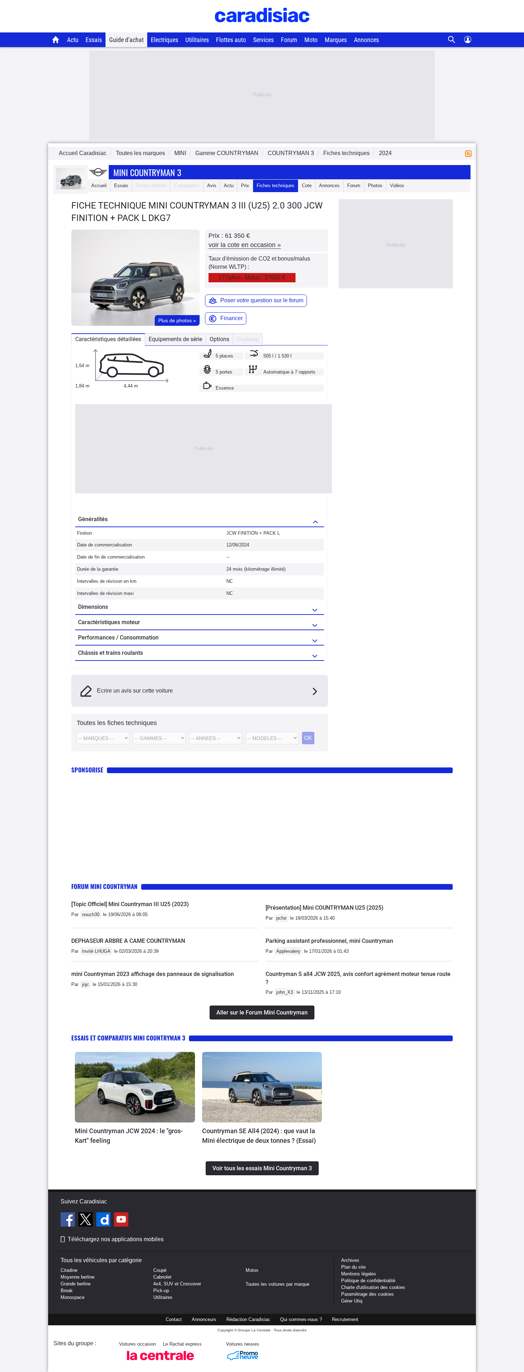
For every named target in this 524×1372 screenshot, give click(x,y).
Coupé (159, 1270)
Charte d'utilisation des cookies (373, 1287)
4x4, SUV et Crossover (177, 1283)
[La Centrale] (160, 1362)
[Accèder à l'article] (135, 1087)
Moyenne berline (77, 1277)
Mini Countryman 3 (147, 172)
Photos (375, 185)
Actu (72, 39)
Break (67, 1290)
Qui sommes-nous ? (301, 1319)
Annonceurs (204, 1319)
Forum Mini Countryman (104, 886)
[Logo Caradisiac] (262, 28)
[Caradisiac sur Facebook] (69, 1220)
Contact (174, 1319)
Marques (336, 39)
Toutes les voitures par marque (277, 1284)
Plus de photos (177, 320)
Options (219, 339)
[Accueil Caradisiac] (55, 39)
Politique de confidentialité (368, 1280)
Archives (350, 1260)
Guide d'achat (126, 39)
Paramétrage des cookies (367, 1294)
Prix (245, 185)
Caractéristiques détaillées (108, 339)
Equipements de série (175, 339)
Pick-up (161, 1290)
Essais (94, 39)
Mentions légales (358, 1273)
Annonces (366, 39)
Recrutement (345, 1319)
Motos (252, 1270)
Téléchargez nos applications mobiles (116, 1239)
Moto (311, 39)
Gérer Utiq (351, 1301)
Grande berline (76, 1283)
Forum (289, 39)
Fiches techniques (275, 185)
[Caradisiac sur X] (86, 1220)
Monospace (72, 1297)
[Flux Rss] (470, 153)
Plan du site (353, 1267)
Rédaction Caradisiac (248, 1319)
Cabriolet (162, 1277)
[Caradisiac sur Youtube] (121, 1220)
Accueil (99, 185)
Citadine (69, 1270)
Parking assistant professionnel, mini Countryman (329, 940)
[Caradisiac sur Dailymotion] (104, 1220)
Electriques (164, 39)
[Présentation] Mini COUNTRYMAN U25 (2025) (325, 907)
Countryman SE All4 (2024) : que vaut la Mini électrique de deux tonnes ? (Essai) (259, 1135)
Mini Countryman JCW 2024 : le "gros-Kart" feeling (129, 1135)
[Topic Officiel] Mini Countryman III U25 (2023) (130, 904)
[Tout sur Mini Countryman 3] (70, 187)
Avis (211, 185)
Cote (307, 185)
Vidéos (397, 185)
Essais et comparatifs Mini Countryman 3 (128, 1037)
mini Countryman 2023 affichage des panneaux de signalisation (152, 974)
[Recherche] (452, 39)
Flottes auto (231, 39)
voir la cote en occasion (245, 244)
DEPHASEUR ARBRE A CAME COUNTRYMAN (128, 940)
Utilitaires (197, 39)
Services (263, 39)
